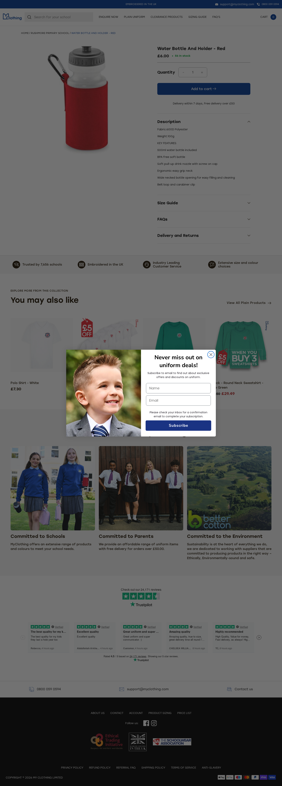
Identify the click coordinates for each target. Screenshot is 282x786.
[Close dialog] (211, 354)
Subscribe (178, 425)
